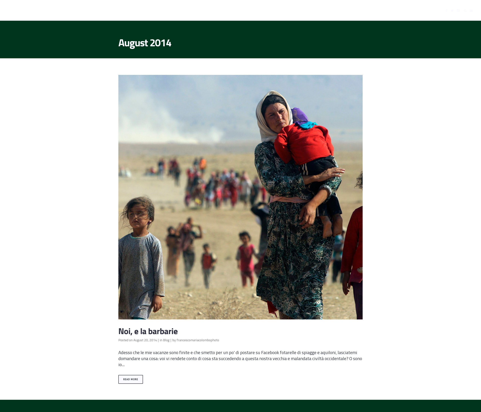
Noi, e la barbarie (148, 331)
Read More (130, 379)
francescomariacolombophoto (198, 340)
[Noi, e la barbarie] (240, 197)
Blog (166, 340)
